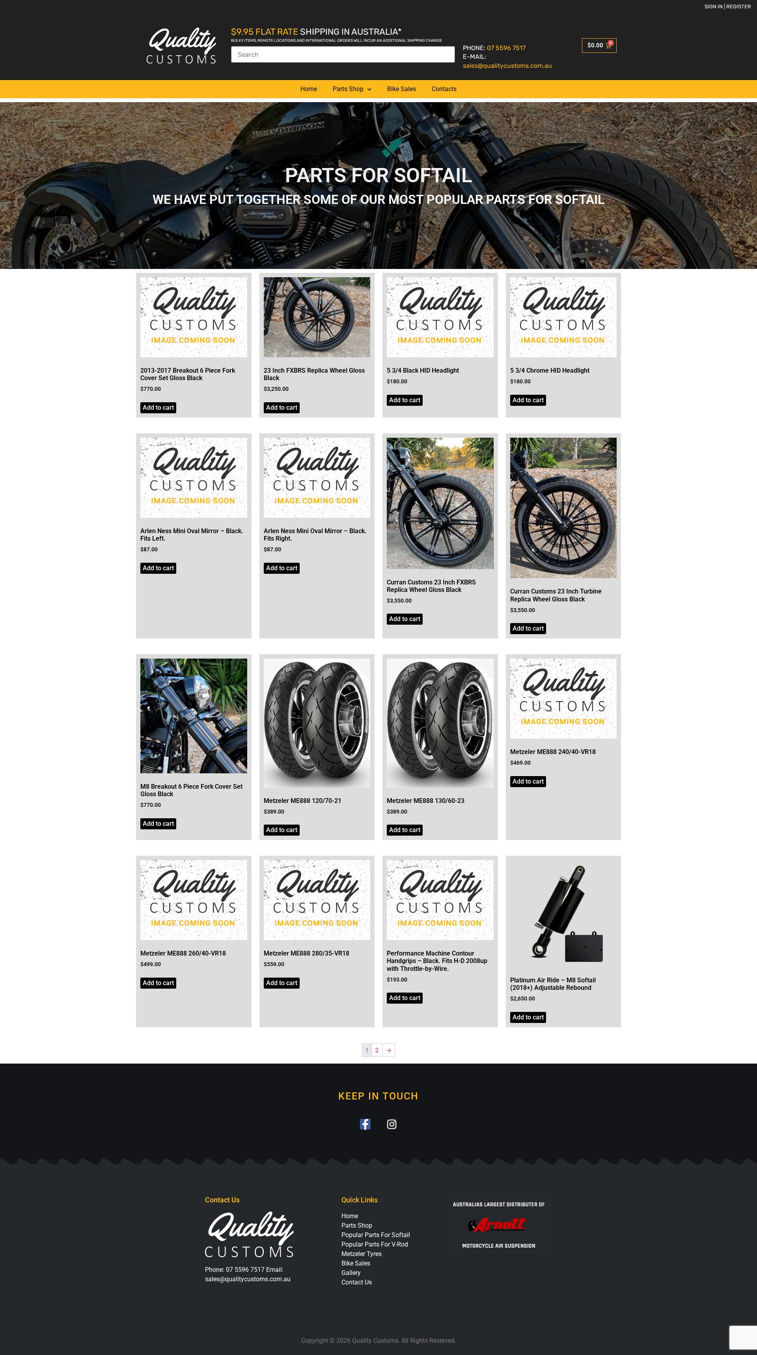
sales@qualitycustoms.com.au (507, 65)
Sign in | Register (728, 6)
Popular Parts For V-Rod (374, 1244)
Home (308, 89)
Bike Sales (401, 89)
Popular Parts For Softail (375, 1235)
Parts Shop (348, 89)
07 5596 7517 (506, 48)
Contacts (444, 89)
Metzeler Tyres (361, 1254)
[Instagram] (391, 1124)
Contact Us (356, 1282)
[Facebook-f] (365, 1124)
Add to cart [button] (158, 407)
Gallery (351, 1273)
